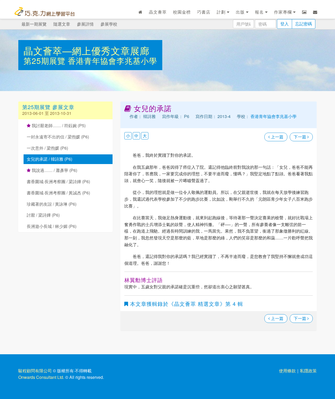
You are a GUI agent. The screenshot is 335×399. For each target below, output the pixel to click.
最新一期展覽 (34, 24)
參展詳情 (85, 24)
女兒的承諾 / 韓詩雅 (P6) (49, 159)
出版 (241, 12)
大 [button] (145, 136)
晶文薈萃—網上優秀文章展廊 (86, 50)
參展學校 (108, 24)
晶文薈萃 (158, 12)
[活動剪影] (304, 12)
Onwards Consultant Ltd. (41, 377)
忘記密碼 (303, 24)
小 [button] (128, 136)
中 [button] (136, 136)
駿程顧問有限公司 (35, 371)
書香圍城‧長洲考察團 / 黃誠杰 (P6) (58, 193)
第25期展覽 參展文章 (48, 107)
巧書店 (203, 12)
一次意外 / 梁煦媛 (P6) (47, 148)
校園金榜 (182, 12)
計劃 (222, 12)
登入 (284, 24)
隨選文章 (61, 24)
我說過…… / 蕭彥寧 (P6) (54, 170)
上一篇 (276, 137)
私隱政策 (308, 371)
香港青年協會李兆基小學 (112, 60)
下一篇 (300, 137)
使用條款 (287, 371)
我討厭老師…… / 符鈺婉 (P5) (58, 125)
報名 (260, 12)
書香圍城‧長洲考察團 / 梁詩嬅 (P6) (58, 181)
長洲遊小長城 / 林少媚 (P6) (51, 226)
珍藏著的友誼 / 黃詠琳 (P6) (51, 204)
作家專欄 (283, 12)
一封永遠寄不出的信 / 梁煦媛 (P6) (58, 137)
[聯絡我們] (315, 12)
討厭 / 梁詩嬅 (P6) (43, 215)
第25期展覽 (46, 60)
